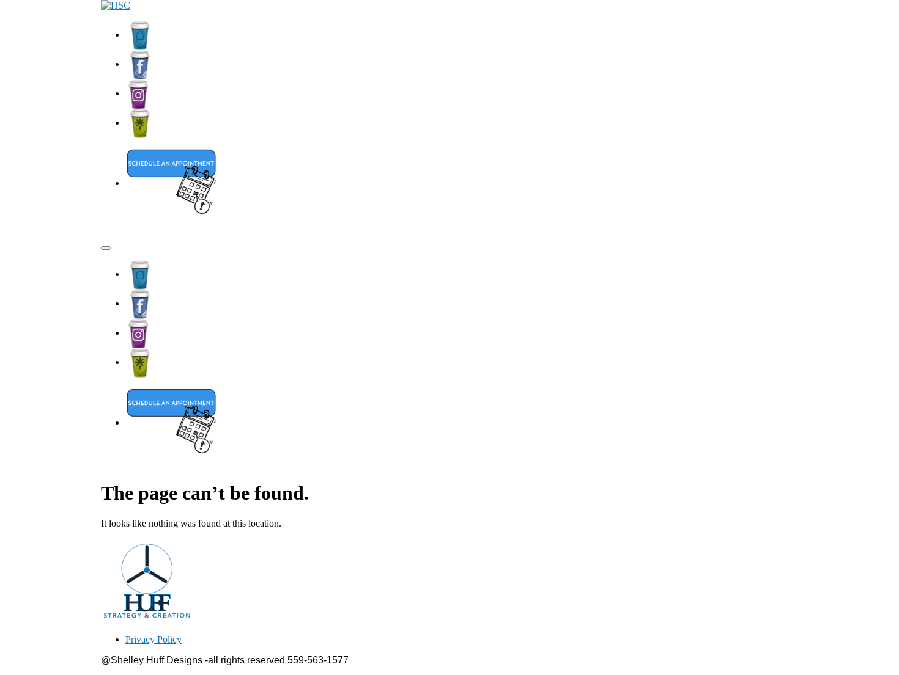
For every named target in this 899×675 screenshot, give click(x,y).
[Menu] (106, 248)
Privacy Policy (153, 639)
